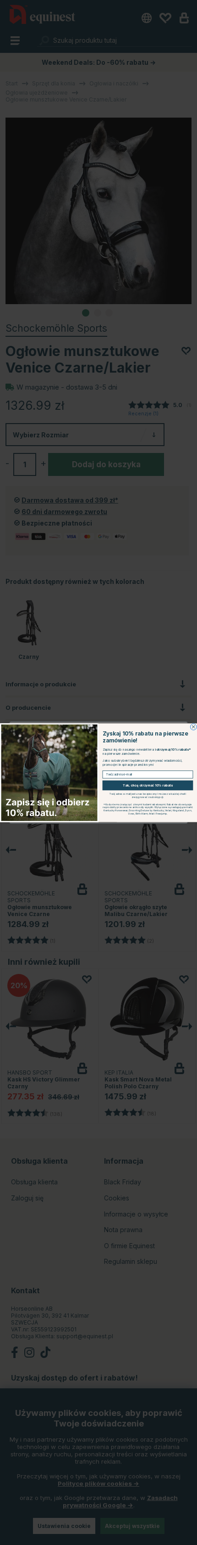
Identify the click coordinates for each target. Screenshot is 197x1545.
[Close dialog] (193, 727)
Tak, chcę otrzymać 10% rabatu (148, 785)
